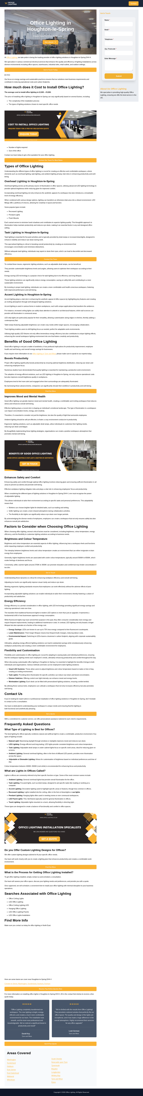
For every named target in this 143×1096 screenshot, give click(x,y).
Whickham (11, 1080)
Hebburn (10, 1066)
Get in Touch (50, 572)
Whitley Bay (55, 1075)
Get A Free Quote (50, 1044)
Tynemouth (55, 1065)
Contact (133, 3)
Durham (47, 984)
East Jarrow (11, 1070)
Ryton (53, 1082)
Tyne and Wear (57, 1079)
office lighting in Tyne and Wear (44, 354)
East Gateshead (13, 1073)
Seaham (40, 984)
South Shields (56, 1059)
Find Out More (50, 391)
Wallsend (10, 1076)
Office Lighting (11, 57)
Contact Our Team (50, 259)
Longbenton (55, 1072)
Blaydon (54, 1069)
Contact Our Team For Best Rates (50, 160)
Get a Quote (49, 42)
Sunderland (32, 984)
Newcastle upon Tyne (59, 1062)
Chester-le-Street (11, 984)
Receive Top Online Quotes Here (50, 989)
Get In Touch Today (51, 70)
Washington (22, 984)
